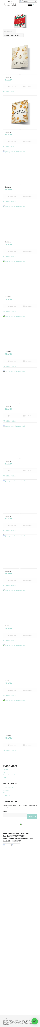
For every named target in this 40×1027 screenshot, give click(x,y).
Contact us (6, 795)
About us (6, 793)
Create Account (8, 787)
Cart (4, 777)
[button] (20, 92)
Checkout (6, 790)
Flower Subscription (9, 775)
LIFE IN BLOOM (14, 1018)
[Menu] (29, 4)
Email (5, 811)
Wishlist (5, 770)
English (25, 1)
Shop (4, 772)
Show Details (28, 86)
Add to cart (12, 86)
